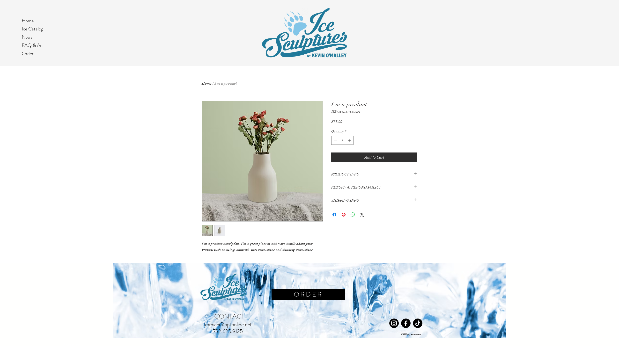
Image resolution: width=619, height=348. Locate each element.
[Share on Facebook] (334, 215)
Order (27, 53)
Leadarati (416, 334)
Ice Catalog (32, 28)
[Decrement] (335, 140)
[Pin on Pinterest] (343, 215)
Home (28, 20)
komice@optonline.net (228, 324)
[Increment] (350, 140)
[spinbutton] (342, 140)
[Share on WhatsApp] (353, 215)
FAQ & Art (32, 45)
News (27, 37)
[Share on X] (362, 215)
